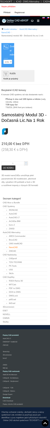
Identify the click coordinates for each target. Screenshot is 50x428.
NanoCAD (5, 32)
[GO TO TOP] (45, 423)
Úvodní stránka (10, 29)
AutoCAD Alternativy (28, 29)
